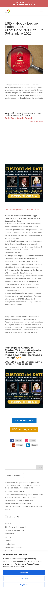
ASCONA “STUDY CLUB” (14, 491)
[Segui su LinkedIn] (28, 445)
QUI (18, 357)
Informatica (9, 534)
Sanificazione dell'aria (13, 548)
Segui (18, 440)
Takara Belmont (11, 551)
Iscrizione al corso (24, 420)
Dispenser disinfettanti (14, 530)
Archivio (8, 524)
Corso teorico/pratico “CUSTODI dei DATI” (22, 210)
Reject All (24, 585)
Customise (24, 579)
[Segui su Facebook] (12, 440)
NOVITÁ (8, 537)
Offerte (8, 541)
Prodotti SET (10, 544)
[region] (24, 570)
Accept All (24, 573)
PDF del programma (24, 429)
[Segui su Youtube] (13, 445)
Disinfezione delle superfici (16, 527)
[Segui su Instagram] (26, 440)
